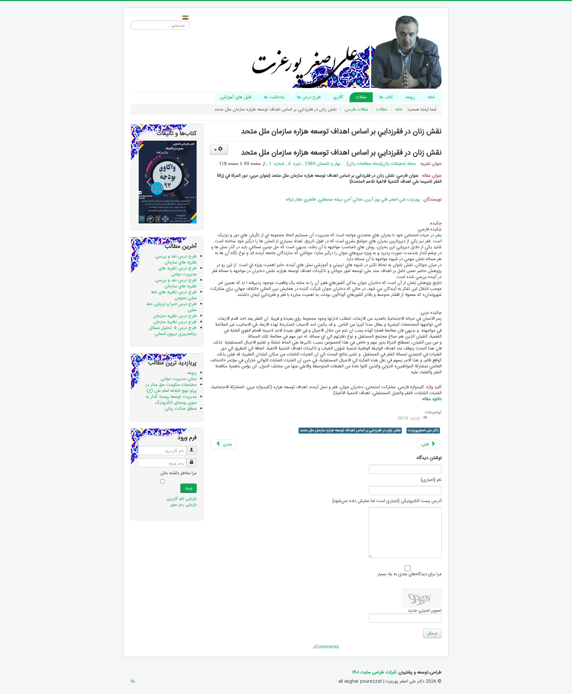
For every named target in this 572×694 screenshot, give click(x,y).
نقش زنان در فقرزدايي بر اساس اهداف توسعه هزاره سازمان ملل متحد (350, 431)
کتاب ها (386, 97)
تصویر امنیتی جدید (425, 610)
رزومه (410, 97)
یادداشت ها (274, 97)
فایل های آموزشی (235, 97)
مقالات (361, 97)
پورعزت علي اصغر (405, 199)
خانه (431, 97)
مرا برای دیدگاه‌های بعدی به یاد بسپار (409, 574)
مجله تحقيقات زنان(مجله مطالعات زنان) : (379, 163)
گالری (338, 97)
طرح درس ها (309, 97)
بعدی (227, 444)
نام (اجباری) (431, 480)
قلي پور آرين (377, 199)
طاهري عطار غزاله (301, 199)
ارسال (432, 633)
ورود (188, 488)
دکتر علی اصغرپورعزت (423, 431)
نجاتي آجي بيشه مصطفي (341, 199)
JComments (326, 647)
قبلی (425, 444)
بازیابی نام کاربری (182, 498)
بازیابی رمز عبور (183, 504)
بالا (132, 681)
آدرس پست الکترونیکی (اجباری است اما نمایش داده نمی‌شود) (387, 501)
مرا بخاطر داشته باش (178, 473)
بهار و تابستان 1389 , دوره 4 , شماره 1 (303, 163)
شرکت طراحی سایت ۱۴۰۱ (374, 672)
